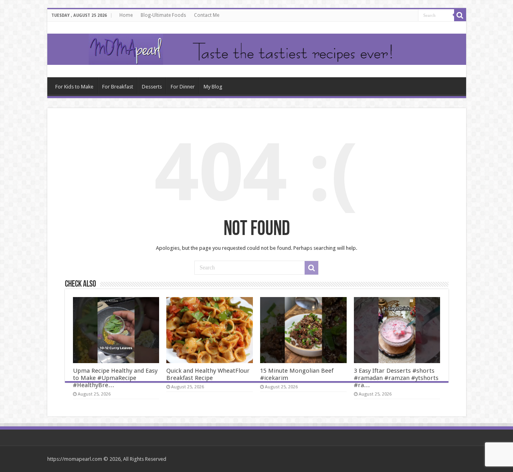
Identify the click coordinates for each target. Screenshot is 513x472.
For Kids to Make (74, 87)
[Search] (460, 15)
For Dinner (183, 87)
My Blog (213, 87)
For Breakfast (117, 87)
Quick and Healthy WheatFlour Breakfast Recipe (208, 374)
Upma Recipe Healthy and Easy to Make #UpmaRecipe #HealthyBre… (115, 378)
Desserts (152, 87)
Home (126, 15)
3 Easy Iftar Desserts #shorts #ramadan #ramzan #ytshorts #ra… (396, 378)
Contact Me (206, 15)
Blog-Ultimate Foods (163, 15)
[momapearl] (256, 49)
